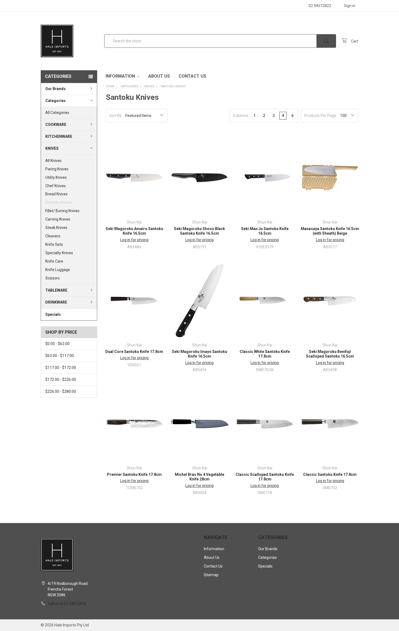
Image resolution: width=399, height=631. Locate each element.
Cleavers (52, 236)
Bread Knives (56, 194)
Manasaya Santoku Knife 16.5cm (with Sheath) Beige (330, 231)
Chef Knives (55, 186)
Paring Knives (56, 169)
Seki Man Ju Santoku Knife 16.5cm (265, 231)
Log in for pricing (134, 240)
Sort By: (115, 115)
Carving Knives (57, 219)
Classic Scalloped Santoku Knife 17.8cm (265, 477)
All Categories (57, 112)
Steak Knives (56, 227)
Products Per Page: (320, 115)
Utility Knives (56, 177)
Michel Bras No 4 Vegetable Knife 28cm (199, 477)
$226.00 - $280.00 (60, 391)
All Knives (53, 160)
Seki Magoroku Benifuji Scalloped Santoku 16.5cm (330, 354)
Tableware (56, 290)
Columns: (241, 115)
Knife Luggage (57, 269)
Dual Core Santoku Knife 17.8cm (134, 351)
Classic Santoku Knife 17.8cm (330, 474)
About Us (159, 76)
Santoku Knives (58, 202)
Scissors (52, 278)
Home (110, 86)
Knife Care (54, 261)
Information (121, 76)
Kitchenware (58, 136)
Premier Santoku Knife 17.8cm (134, 474)
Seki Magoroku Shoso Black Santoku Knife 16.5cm (199, 231)
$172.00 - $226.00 (60, 379)
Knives (52, 148)
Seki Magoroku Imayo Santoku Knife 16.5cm (199, 354)
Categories (55, 100)
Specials (53, 314)
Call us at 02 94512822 (67, 603)
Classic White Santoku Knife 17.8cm (265, 354)
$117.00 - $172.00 (60, 367)
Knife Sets (54, 244)
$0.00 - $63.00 (57, 344)
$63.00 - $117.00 (59, 355)
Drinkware (56, 302)
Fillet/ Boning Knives (62, 211)
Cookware (55, 124)
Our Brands (55, 89)
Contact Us (192, 76)
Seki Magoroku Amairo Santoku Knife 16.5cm (134, 231)
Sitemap (211, 575)
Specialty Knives (59, 253)
